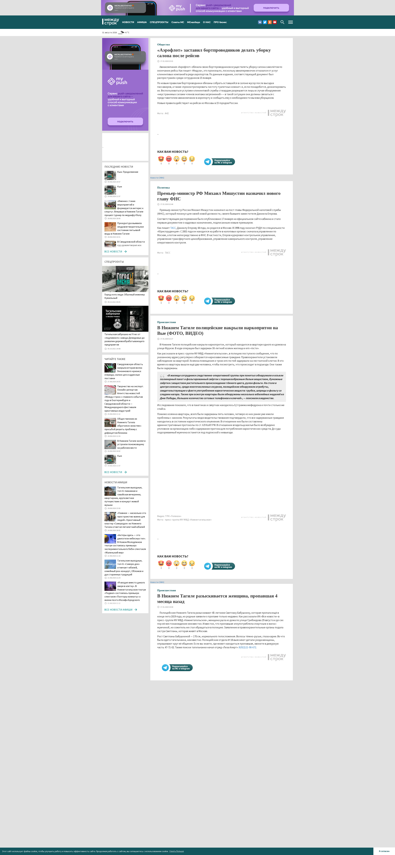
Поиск (282, 22)
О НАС (207, 22)
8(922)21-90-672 (247, 647)
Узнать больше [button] (176, 851)
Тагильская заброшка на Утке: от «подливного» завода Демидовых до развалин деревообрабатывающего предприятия (124, 339)
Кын (119, 186)
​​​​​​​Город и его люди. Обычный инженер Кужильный (124, 296)
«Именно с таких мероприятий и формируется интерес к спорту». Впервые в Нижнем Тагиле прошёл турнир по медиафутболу (123, 207)
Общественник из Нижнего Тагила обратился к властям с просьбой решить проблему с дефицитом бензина (122, 425)
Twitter (265, 22)
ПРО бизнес (220, 22)
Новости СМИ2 (157, 177)
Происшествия (166, 322)
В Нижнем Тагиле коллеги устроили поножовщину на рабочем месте (131, 444)
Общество (163, 44)
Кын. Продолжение (127, 171)
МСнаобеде (193, 22)
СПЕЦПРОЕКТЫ (159, 22)
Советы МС (177, 22)
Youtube (275, 22)
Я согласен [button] (384, 851)
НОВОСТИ (128, 22)
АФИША (142, 22)
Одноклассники (270, 22)
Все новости (113, 251)
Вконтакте (260, 22)
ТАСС (173, 228)
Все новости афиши (118, 609)
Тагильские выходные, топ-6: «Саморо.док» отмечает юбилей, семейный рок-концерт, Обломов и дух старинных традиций (123, 567)
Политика (163, 187)
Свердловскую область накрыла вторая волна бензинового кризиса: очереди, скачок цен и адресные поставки (123, 371)
